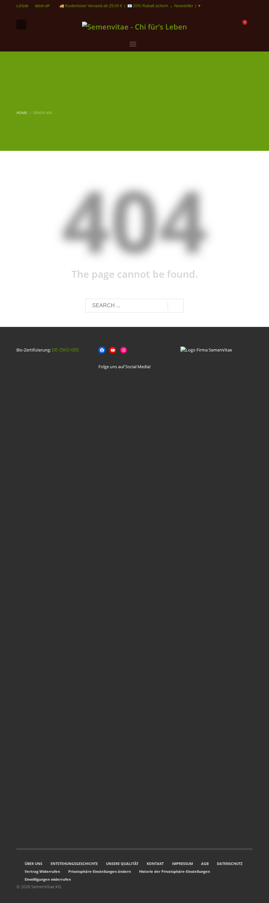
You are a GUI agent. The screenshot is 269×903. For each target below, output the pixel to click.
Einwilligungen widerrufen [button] (48, 879)
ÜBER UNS (33, 863)
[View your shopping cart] (248, 25)
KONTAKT (155, 863)
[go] (176, 306)
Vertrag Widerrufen (42, 871)
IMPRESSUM (182, 863)
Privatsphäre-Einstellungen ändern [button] (99, 871)
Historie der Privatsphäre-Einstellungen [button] (174, 871)
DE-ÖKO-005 (65, 350)
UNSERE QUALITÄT (122, 863)
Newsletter (183, 6)
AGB (205, 863)
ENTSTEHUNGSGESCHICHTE (74, 863)
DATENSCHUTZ (229, 863)
